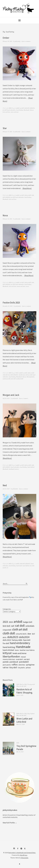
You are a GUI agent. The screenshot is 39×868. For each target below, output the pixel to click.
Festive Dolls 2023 (11, 302)
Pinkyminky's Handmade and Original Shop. (22, 853)
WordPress (23, 855)
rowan (27, 286)
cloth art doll (27, 195)
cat (12, 625)
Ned (5, 485)
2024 (11, 622)
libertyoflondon (30, 377)
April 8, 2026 (19, 695)
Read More (27, 188)
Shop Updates (30, 713)
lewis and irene (6, 112)
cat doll (22, 108)
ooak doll (19, 659)
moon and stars (15, 112)
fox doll (4, 110)
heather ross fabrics (27, 650)
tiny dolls (21, 667)
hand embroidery (11, 110)
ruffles (15, 664)
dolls (4, 637)
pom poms (7, 665)
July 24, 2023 (6, 489)
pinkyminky (17, 41)
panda (6, 661)
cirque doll (7, 630)
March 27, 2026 (20, 724)
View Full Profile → (10, 823)
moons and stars (21, 286)
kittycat (31, 110)
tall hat (5, 667)
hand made (19, 565)
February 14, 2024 (7, 219)
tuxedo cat (5, 567)
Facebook (17, 849)
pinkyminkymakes (10, 810)
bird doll (6, 626)
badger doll (27, 622)
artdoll (17, 108)
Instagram (14, 849)
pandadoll (24, 661)
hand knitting (19, 110)
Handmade (26, 110)
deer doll (10, 375)
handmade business (14, 469)
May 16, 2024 (20, 752)
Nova (5, 215)
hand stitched (31, 467)
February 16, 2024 (7, 41)
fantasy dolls (17, 640)
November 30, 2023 (8, 306)
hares (17, 650)
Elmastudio (24, 858)
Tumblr (25, 849)
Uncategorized (31, 684)
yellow (28, 667)
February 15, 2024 (7, 131)
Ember (6, 37)
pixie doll (13, 379)
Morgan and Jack (11, 394)
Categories (7, 609)
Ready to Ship (23, 684)
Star (5, 128)
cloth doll (26, 108)
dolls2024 (32, 108)
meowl (23, 657)
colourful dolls (21, 634)
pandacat (13, 661)
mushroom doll (6, 379)
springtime (30, 665)
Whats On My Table (21, 686)
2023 (17, 373)
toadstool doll (19, 379)
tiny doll (32, 565)
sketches (21, 665)
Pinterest (21, 849)
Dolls (10, 108)
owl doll (27, 659)
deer (29, 633)
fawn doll (25, 375)
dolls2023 (15, 375)
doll (33, 634)
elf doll (20, 375)
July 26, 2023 (6, 398)
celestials (29, 625)
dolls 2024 (7, 640)
